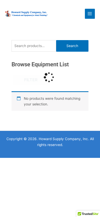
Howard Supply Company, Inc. (63, 13)
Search (72, 46)
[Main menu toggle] (90, 14)
